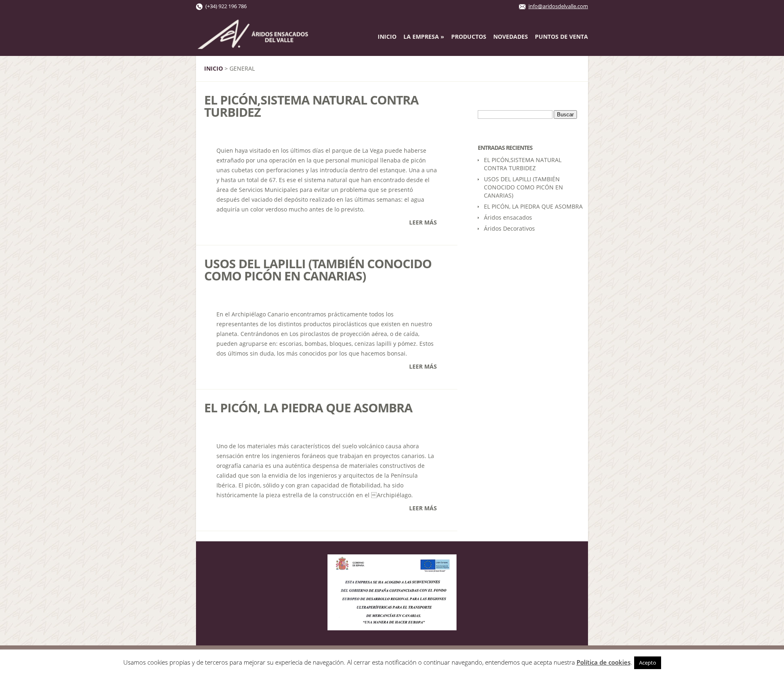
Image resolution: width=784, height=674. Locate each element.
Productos (468, 36)
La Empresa (423, 36)
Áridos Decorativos (509, 228)
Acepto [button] (647, 662)
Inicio (387, 36)
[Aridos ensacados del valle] (253, 45)
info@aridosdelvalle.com (558, 6)
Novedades (510, 36)
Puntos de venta (561, 36)
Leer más (423, 222)
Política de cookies (603, 662)
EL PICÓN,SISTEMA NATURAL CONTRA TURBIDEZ (311, 105)
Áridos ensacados (508, 217)
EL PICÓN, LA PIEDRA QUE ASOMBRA (308, 407)
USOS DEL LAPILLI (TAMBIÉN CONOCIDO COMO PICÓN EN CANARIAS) (318, 269)
